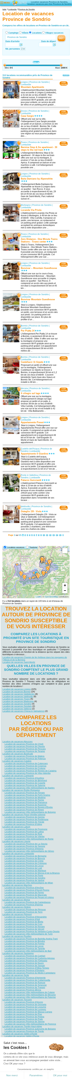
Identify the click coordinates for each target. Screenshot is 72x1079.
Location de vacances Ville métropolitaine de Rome (29, 839)
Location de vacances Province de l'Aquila (25, 746)
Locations (37, 33)
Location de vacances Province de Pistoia (24, 1017)
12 (50, 535)
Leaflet (38, 597)
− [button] (65, 590)
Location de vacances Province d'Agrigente (25, 978)
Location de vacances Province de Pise (23, 1014)
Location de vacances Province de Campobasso (28, 902)
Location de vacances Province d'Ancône (24, 887)
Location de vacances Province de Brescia (25, 858)
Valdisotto (25, 506)
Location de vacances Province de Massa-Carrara (28, 1012)
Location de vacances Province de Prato (24, 1019)
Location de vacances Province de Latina (24, 831)
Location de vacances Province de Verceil (24, 929)
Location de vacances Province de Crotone (25, 768)
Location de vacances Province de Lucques (25, 1009)
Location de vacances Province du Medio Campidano (30, 973)
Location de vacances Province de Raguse (25, 982)
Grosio (24, 111)
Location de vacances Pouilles (16, 936)
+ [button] (65, 585)
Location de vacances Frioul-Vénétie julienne (23, 814)
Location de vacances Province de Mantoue (25, 870)
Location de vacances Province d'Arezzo (24, 1002)
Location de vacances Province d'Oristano (24, 970)
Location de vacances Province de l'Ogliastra (26, 961)
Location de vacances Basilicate (17, 754)
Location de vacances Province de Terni (23, 912)
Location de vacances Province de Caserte (25, 783)
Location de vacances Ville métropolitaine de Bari (28, 951)
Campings (13, 33)
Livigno (24, 82)
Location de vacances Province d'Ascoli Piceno (27, 890)
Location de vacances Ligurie (16, 841)
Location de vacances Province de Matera (24, 756)
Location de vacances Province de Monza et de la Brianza (32, 873)
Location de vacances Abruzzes (17, 741)
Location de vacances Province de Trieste (24, 822)
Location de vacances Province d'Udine (23, 824)
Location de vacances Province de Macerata (26, 895)
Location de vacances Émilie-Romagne (21, 790)
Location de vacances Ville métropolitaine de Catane (30, 992)
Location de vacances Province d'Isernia (24, 905)
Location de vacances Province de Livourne (25, 1007)
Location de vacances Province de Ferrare (25, 793)
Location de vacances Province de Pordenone (26, 819)
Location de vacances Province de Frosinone (26, 829)
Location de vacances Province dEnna (23, 990)
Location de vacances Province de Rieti (23, 834)
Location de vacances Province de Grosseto (25, 1004)
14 (57, 535)
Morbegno (26, 205)
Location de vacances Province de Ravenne (25, 805)
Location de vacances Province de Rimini (24, 810)
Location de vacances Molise (16, 900)
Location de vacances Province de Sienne (25, 1021)
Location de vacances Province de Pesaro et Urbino (29, 897)
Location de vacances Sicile (15, 975)
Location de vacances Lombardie (18, 853)
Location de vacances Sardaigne (18, 953)
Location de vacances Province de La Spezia (26, 844)
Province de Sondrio (39, 82)
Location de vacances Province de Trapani (25, 987)
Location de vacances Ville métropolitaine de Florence (30, 1024)
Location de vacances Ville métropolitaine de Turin (29, 934)
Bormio (24, 326)
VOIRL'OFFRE (63, 83)
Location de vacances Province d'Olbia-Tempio (27, 968)
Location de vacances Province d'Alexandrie (26, 917)
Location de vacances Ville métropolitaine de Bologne (30, 812)
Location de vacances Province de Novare (25, 926)
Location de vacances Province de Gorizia (25, 817)
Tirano (24, 142)
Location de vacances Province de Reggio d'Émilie (29, 807)
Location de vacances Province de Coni (23, 924)
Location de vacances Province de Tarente (25, 948)
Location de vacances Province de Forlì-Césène (27, 795)
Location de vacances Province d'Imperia (24, 849)
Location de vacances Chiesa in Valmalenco (23, 711)
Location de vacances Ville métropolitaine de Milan (29, 883)
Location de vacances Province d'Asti (22, 919)
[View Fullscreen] (64, 550)
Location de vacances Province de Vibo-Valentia (28, 773)
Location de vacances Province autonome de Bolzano (30, 1029)
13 (54, 535)
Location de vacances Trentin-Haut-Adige (22, 1026)
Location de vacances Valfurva (16, 709)
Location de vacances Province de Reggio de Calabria (30, 771)
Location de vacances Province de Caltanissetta (27, 980)
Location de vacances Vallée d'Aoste (19, 1034)
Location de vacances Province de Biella (24, 922)
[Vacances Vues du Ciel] (19, 3)
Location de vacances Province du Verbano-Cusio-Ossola (32, 931)
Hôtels (25, 33)
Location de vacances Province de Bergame (25, 856)
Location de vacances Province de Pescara (25, 749)
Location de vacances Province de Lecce (24, 946)
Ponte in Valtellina (29, 475)
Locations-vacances (15, 547)
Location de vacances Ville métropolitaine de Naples (30, 788)
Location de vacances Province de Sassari (25, 965)
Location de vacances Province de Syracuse (26, 985)
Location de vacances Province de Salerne (25, 785)
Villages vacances (54, 33)
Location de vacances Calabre (16, 761)
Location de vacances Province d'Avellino (24, 778)
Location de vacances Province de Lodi (23, 868)
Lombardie (26, 84)
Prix (35, 62)
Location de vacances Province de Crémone (26, 863)
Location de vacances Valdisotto (17, 696)
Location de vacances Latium (16, 827)
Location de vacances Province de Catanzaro (26, 763)
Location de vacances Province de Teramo (25, 751)
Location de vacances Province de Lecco (24, 866)
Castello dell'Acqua (30, 448)
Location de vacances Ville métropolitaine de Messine (30, 995)
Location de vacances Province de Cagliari (25, 956)
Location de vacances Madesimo (18, 701)
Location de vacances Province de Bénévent (26, 780)
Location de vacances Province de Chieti (24, 744)
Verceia (24, 388)
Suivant (66, 75)
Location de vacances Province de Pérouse (25, 909)
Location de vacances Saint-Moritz (18, 662)
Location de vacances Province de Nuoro (24, 963)
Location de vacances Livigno (16, 689)
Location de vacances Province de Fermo (24, 892)
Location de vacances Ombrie (16, 907)
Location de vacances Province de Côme (24, 861)
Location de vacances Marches (17, 885)
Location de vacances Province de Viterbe (25, 836)
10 (44, 535)
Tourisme (33, 547)
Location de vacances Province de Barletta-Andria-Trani (31, 939)
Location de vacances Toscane (17, 999)
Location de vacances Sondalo (17, 706)
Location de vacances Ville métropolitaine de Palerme (30, 997)
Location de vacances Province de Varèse (24, 880)
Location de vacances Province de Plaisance (26, 802)
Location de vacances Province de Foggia (24, 943)
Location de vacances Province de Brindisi (25, 941)
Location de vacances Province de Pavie (24, 875)
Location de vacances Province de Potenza (25, 758)
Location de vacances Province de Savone (25, 846)
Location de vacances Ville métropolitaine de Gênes (29, 851)
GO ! (61, 38)
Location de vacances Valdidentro (18, 694)
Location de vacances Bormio (16, 691)
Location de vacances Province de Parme (24, 800)
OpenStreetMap (51, 597)
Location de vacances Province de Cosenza (25, 766)
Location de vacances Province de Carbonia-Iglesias (30, 958)
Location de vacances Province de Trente (24, 1031)
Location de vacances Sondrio (16, 704)
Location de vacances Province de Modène (25, 797)
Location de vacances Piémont (17, 914)
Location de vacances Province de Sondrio (25, 878)
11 (47, 535)
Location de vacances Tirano (16, 699)
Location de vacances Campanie (18, 775)
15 (60, 535)
